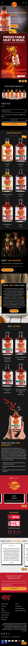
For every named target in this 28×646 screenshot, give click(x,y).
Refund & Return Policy (20, 610)
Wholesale (3, 619)
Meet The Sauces (5, 612)
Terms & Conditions (19, 608)
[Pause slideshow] (22, 81)
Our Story (3, 606)
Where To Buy (4, 617)
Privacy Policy (18, 606)
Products (3, 610)
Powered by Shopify (16, 636)
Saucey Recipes (5, 614)
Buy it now (14, 124)
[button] (23, 3)
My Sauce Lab (8, 636)
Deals (2, 608)
